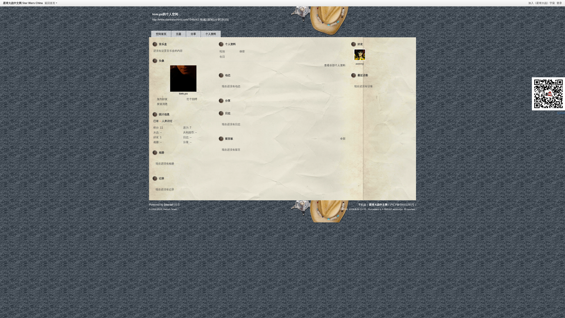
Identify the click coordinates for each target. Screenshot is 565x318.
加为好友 (162, 99)
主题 (178, 34)
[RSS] (225, 19)
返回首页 (50, 3)
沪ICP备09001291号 (402, 204)
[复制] (210, 19)
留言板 (229, 138)
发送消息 (162, 104)
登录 (559, 3)
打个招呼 (192, 99)
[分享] (217, 19)
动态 (227, 75)
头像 (161, 60)
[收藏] (203, 19)
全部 (342, 138)
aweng (360, 63)
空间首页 (161, 34)
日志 (227, 113)
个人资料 (210, 34)
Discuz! (168, 204)
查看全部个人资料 (334, 65)
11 (161, 127)
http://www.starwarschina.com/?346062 (175, 19)
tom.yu (183, 93)
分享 (193, 34)
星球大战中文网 (378, 204)
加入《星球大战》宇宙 (541, 3)
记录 (161, 178)
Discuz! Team (170, 209)
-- (161, 132)
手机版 (362, 204)
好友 (360, 44)
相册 (161, 152)
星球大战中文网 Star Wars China (23, 3)
